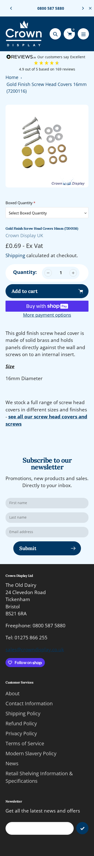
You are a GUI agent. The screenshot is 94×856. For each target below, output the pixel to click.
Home (12, 77)
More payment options (47, 315)
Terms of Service (25, 743)
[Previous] (11, 8)
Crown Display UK (24, 235)
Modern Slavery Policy (31, 753)
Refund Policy (21, 723)
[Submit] (82, 828)
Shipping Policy (23, 713)
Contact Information (29, 703)
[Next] (82, 8)
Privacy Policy (21, 733)
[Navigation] (83, 33)
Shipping (15, 255)
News (12, 763)
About (13, 693)
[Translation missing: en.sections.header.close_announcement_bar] (90, 8)
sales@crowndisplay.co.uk (35, 649)
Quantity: (25, 272)
